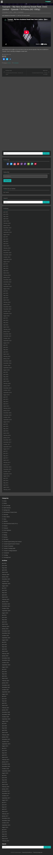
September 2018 (7, 419)
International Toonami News (10, 512)
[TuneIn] (32, 163)
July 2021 (5, 345)
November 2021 (7, 336)
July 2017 (5, 451)
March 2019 (6, 406)
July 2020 (5, 372)
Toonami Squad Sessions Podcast (12, 543)
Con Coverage (7, 505)
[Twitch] (25, 163)
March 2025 (6, 245)
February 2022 (6, 329)
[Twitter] (11, 163)
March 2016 (6, 487)
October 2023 (6, 284)
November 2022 (7, 309)
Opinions (6, 521)
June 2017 (5, 453)
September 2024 (7, 259)
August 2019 (6, 394)
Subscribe (7, 180)
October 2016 (6, 471)
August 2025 (6, 234)
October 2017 (6, 444)
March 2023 (6, 300)
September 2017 (7, 446)
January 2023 (6, 304)
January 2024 (6, 277)
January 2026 (6, 225)
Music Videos (7, 516)
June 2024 (5, 266)
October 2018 (6, 417)
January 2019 (6, 410)
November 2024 (7, 254)
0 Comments (20, 12)
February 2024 (6, 275)
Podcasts (6, 528)
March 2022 (6, 327)
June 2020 (5, 374)
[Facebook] (7, 163)
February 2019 (6, 408)
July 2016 (5, 478)
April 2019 (5, 403)
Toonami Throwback (8, 546)
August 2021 (6, 343)
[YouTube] (18, 163)
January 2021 (6, 358)
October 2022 (6, 311)
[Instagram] (14, 163)
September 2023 (7, 286)
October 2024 (6, 257)
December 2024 (7, 252)
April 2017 (5, 458)
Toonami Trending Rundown (10, 550)
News (5, 519)
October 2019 (6, 390)
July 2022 (5, 318)
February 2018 (6, 435)
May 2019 (5, 401)
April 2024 (5, 270)
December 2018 (7, 412)
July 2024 (5, 263)
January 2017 (6, 464)
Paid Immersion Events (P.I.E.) (11, 523)
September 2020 (7, 367)
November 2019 (7, 388)
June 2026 (5, 214)
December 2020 (7, 361)
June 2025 (5, 239)
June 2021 (5, 347)
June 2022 (5, 320)
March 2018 (6, 433)
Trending (6, 555)
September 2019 (7, 392)
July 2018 (5, 424)
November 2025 (7, 227)
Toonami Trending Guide (9, 548)
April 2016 (5, 485)
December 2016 (7, 467)
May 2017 (5, 455)
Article (5, 501)
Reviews (6, 537)
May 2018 (5, 428)
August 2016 (6, 476)
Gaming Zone (7, 510)
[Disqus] (26, 95)
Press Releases (7, 530)
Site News (6, 539)
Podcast (5, 525)
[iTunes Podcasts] (21, 163)
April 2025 (5, 243)
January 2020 (6, 385)
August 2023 (6, 288)
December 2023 (7, 279)
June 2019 (5, 399)
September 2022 (7, 313)
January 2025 (6, 250)
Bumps (5, 503)
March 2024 (6, 273)
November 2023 (7, 282)
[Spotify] (28, 163)
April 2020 (5, 379)
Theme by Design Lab (37, 852)
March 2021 (6, 354)
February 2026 (6, 223)
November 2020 (7, 363)
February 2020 (6, 383)
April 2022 (5, 324)
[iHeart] (35, 163)
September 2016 (7, 473)
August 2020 (6, 370)
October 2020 (6, 365)
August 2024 (6, 261)
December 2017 (7, 440)
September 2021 (7, 340)
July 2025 (5, 236)
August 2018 (6, 421)
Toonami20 (6, 552)
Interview (6, 514)
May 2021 (5, 349)
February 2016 (6, 489)
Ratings (5, 534)
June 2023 (5, 293)
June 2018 (5, 426)
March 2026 (6, 221)
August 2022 (6, 315)
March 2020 (6, 381)
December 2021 (7, 333)
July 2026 (5, 212)
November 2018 (7, 415)
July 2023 (5, 291)
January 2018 (6, 437)
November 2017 (7, 442)
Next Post (39, 72)
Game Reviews (7, 507)
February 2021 (6, 356)
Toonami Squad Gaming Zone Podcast (13, 541)
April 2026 (5, 218)
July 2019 (5, 397)
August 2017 (6, 449)
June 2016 (5, 480)
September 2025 (7, 232)
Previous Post (14, 72)
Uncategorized (7, 557)
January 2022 (6, 331)
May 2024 (5, 268)
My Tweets (6, 192)
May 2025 (5, 241)
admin (15, 12)
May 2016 (5, 482)
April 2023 (5, 297)
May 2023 (5, 295)
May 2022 (5, 322)
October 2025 (6, 230)
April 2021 (5, 352)
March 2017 (6, 460)
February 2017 (6, 462)
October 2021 (6, 338)
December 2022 (7, 306)
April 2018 (5, 430)
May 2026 (5, 216)
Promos (9, 63)
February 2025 (6, 248)
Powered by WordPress (27, 852)
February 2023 (6, 302)
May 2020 (5, 376)
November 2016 (7, 469)
